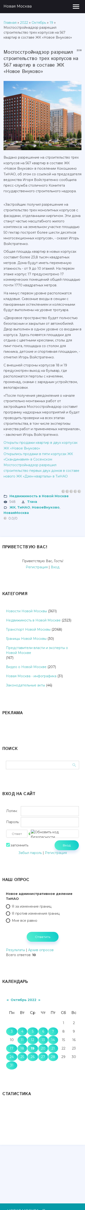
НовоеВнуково (46, 507)
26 (32, 1057)
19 (51, 22)
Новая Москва (18, 6)
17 (11, 1048)
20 (43, 1048)
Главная (10, 22)
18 (22, 1048)
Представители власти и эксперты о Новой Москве (37, 650)
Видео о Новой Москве (26, 667)
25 (22, 1057)
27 (43, 1057)
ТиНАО (23, 507)
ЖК (12, 507)
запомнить (19, 845)
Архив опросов (41, 950)
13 (43, 1040)
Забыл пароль (30, 853)
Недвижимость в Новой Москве (39, 496)
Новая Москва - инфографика (31, 676)
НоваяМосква (16, 513)
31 (11, 1065)
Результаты (15, 950)
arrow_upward (74, 1199)
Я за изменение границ (31, 906)
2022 (24, 22)
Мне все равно (24, 920)
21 (53, 1048)
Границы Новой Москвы (26, 639)
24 (12, 1057)
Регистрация (37, 567)
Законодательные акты (25, 685)
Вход (55, 567)
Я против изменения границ (36, 913)
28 (53, 1057)
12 (32, 1040)
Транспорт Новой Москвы (28, 629)
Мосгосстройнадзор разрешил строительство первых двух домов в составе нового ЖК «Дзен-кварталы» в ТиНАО (41, 470)
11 (22, 1040)
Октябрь (39, 22)
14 (53, 1040)
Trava (32, 501)
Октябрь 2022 (23, 1000)
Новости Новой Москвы (26, 611)
